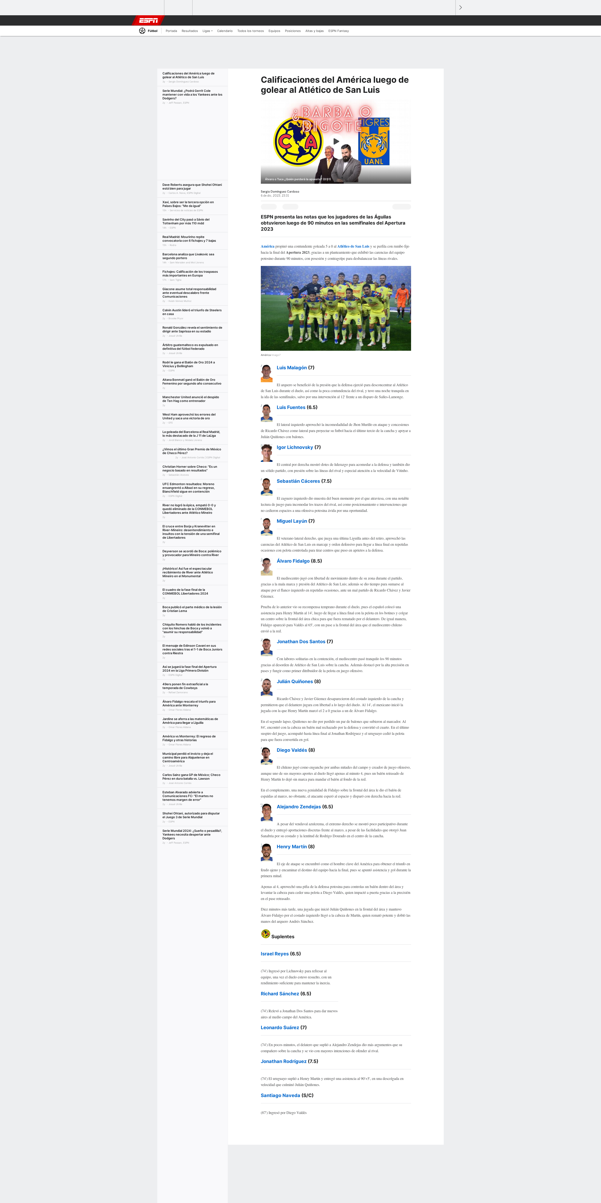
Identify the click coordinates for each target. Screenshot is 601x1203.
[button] (450, 20)
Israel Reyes (275, 954)
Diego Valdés (292, 750)
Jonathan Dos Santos (301, 641)
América (268, 246)
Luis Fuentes (291, 407)
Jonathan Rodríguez (284, 1061)
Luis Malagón (292, 367)
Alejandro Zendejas (299, 807)
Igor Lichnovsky (295, 447)
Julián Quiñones (295, 681)
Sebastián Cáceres (298, 481)
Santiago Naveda (280, 1095)
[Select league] (150, 7)
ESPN (148, 20)
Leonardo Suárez (280, 1027)
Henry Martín (292, 846)
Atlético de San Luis (353, 246)
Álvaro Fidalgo (293, 561)
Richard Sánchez (280, 994)
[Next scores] (460, 7)
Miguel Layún (292, 521)
